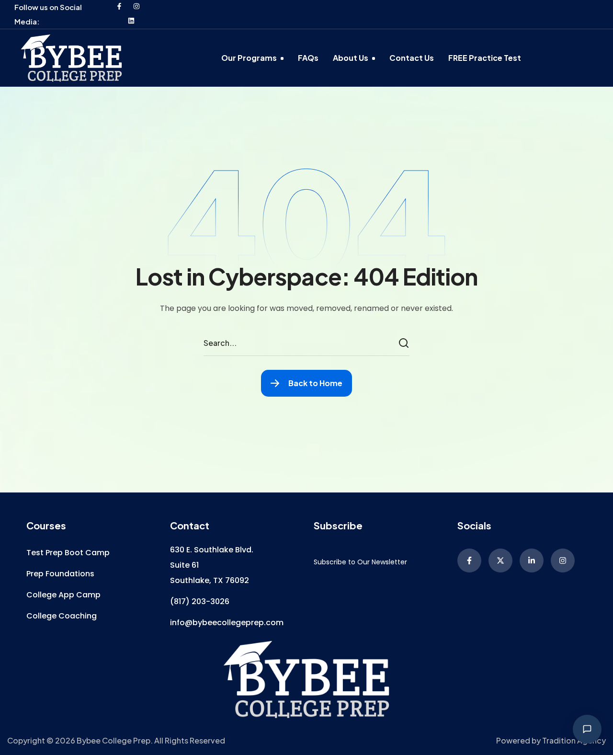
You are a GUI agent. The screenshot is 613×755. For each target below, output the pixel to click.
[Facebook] (119, 6)
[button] (68, 553)
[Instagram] (136, 6)
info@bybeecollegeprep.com (227, 622)
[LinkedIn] (532, 560)
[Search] (405, 343)
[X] (500, 560)
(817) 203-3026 (199, 601)
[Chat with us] (587, 729)
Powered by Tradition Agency (551, 740)
